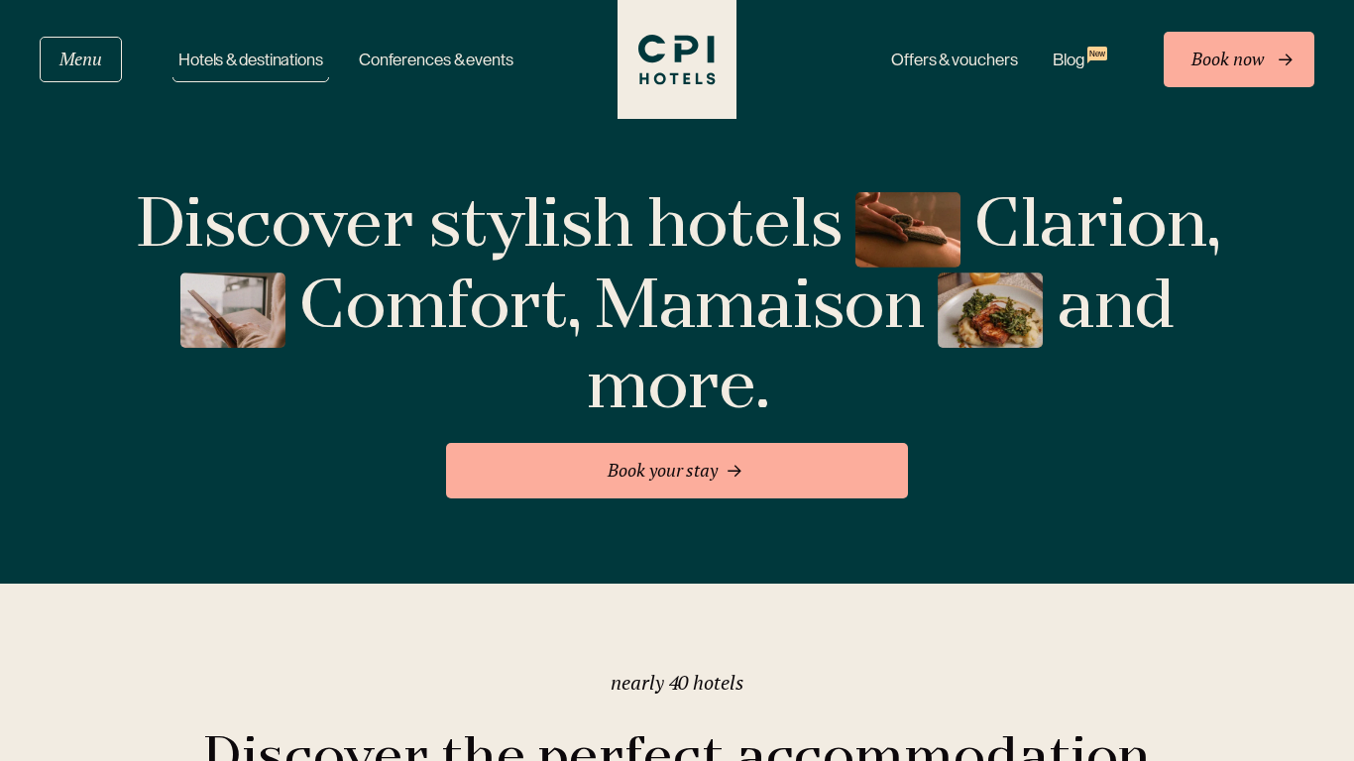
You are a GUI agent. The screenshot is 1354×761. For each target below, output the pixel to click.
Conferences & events (436, 60)
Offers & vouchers (954, 60)
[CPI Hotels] (677, 59)
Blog (1078, 59)
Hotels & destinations (250, 60)
